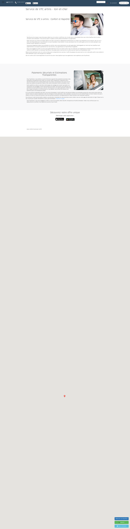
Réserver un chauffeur (122, 518)
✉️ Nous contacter (122, 526)
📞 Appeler (122, 522)
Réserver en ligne (60, 98)
